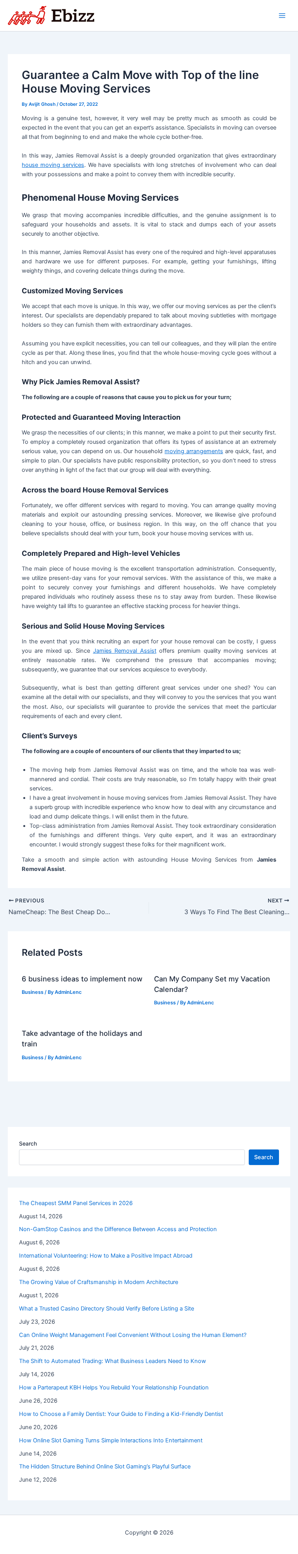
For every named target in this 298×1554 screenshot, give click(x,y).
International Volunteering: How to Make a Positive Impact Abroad (105, 1255)
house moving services (53, 164)
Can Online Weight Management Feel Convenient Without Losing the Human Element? (132, 1335)
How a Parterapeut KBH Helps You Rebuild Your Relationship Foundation (114, 1387)
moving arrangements (194, 451)
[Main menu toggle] (282, 15)
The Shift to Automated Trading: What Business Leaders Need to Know (112, 1361)
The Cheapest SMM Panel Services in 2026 (76, 1203)
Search (28, 1143)
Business (32, 992)
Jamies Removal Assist (124, 650)
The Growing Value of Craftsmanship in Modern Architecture (98, 1282)
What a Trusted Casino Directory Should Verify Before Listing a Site (106, 1308)
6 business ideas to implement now (82, 978)
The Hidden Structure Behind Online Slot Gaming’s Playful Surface (105, 1466)
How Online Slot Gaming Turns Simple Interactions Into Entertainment (111, 1440)
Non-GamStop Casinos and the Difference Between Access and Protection (118, 1229)
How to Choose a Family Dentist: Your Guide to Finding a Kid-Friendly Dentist (121, 1413)
